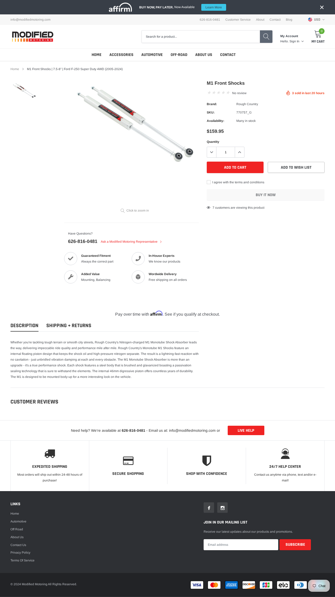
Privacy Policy (20, 552)
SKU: (211, 112)
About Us (203, 55)
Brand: (212, 104)
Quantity (213, 142)
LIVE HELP (246, 430)
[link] (24, 90)
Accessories (121, 55)
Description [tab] (24, 325)
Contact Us (18, 545)
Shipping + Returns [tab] (68, 325)
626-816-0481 (82, 241)
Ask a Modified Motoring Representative (129, 241)
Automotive (152, 55)
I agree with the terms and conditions (237, 182)
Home (97, 55)
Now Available (180, 7)
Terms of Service (22, 560)
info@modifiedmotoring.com (30, 19)
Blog (289, 19)
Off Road (16, 529)
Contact (275, 19)
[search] (266, 36)
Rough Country (247, 104)
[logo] (32, 36)
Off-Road (179, 55)
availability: (215, 121)
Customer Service (238, 19)
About (260, 19)
